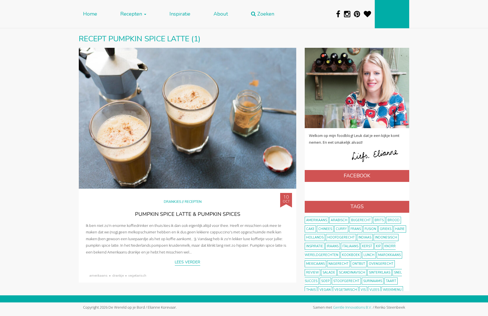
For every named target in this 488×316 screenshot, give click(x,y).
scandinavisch (352, 272)
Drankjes (172, 201)
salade (329, 272)
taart (391, 281)
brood (393, 220)
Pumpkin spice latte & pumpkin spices (187, 214)
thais (311, 290)
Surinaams (372, 281)
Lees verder (187, 262)
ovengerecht (381, 264)
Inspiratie (179, 14)
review (312, 272)
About (220, 14)
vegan (325, 290)
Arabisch (339, 220)
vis (363, 290)
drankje (118, 275)
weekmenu (392, 290)
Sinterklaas (379, 272)
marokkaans (389, 255)
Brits (379, 220)
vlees (374, 290)
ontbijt (358, 264)
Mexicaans (315, 264)
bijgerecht (361, 220)
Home (90, 14)
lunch (368, 255)
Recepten (131, 14)
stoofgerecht (346, 281)
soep (325, 281)
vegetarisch (137, 275)
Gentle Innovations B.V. (352, 307)
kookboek (351, 255)
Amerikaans (98, 275)
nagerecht (338, 264)
